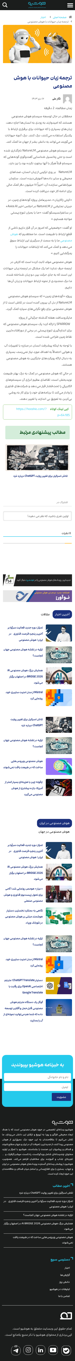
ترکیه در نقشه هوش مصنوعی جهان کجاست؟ (48, 1215)
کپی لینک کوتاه (59, 409)
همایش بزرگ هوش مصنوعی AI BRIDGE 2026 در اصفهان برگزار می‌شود (25, 676)
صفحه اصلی (60, 17)
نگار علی (56, 99)
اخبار (43, 17)
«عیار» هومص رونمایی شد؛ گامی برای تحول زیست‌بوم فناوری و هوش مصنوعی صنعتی (23, 895)
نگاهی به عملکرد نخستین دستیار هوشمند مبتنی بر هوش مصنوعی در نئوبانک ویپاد (24, 917)
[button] (70, 5)
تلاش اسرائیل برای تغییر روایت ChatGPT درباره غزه (40, 476)
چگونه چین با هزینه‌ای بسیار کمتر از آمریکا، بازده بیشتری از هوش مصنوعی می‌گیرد (24, 788)
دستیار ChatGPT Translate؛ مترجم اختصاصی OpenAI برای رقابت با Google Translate (23, 986)
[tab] (62, 614)
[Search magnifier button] (4, 5)
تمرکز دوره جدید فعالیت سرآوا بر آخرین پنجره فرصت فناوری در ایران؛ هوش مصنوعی (25, 634)
